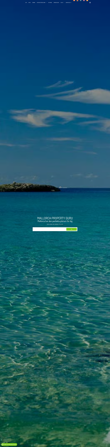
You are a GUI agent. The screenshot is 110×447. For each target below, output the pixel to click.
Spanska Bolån (56, 2)
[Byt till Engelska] (84, 0)
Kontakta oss (68, 2)
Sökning (33, 2)
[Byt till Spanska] (74, 0)
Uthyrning (50, 2)
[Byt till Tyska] (77, 0)
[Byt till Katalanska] (87, 0)
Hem (26, 2)
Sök (71, 229)
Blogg (62, 2)
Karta (29, 2)
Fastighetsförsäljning (41, 2)
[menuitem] (90, 2)
